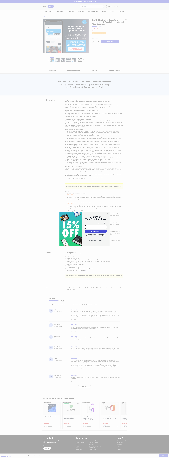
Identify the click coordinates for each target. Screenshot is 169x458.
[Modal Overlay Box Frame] (84, 229)
